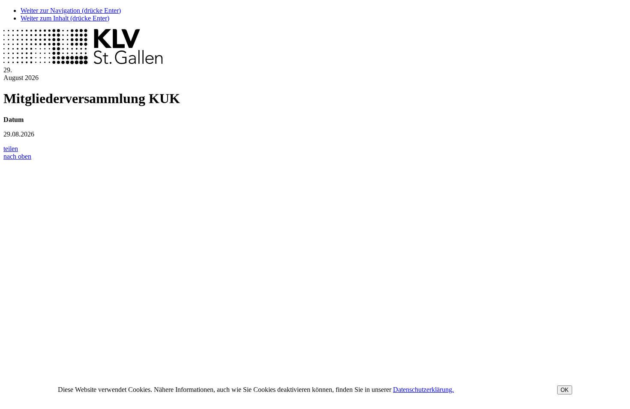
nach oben (17, 156)
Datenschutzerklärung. (423, 389)
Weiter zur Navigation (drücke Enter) (71, 10)
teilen (10, 148)
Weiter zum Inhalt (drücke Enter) (65, 18)
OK (565, 390)
